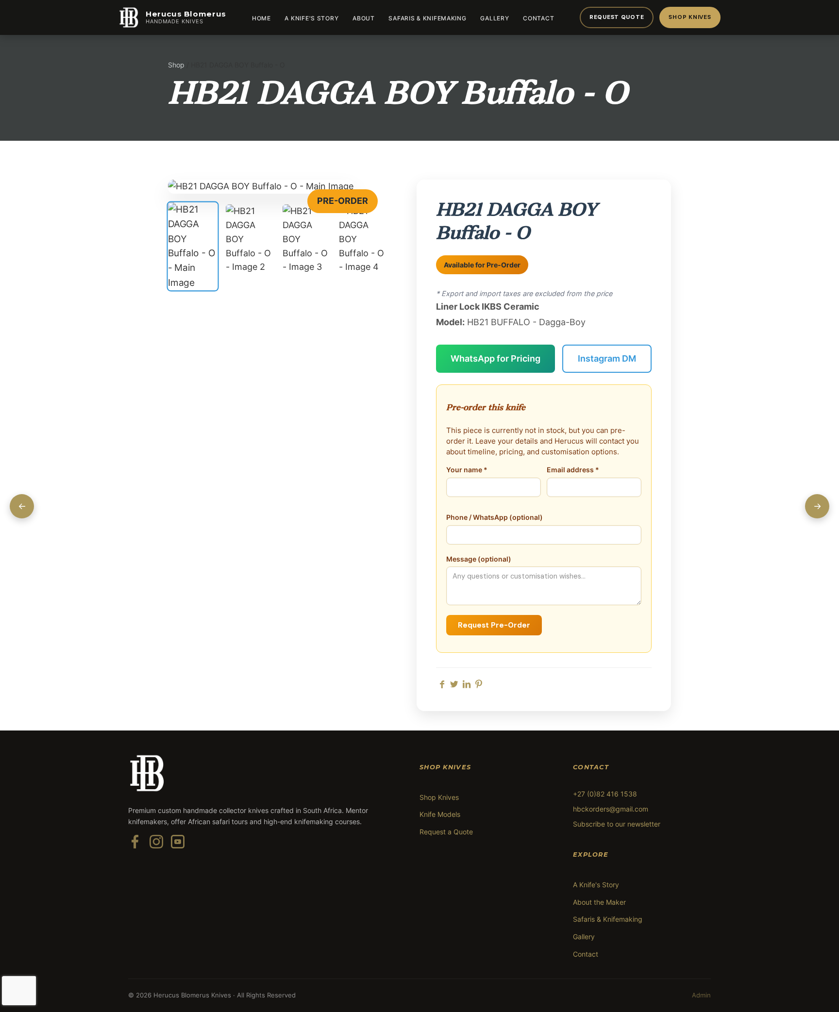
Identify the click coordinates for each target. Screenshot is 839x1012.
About (363, 18)
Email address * (573, 470)
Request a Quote (446, 832)
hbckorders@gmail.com (610, 809)
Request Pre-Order (494, 625)
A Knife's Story (311, 18)
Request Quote (616, 17)
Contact (538, 18)
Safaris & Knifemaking (427, 18)
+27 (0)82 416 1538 (605, 794)
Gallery (494, 18)
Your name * (466, 470)
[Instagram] (156, 848)
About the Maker (599, 902)
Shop (176, 65)
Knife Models (440, 814)
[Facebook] (135, 848)
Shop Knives (690, 17)
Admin (701, 995)
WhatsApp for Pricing (495, 358)
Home (261, 18)
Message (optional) (478, 559)
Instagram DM (607, 358)
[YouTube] (178, 848)
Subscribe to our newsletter (616, 824)
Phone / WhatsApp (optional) (494, 517)
